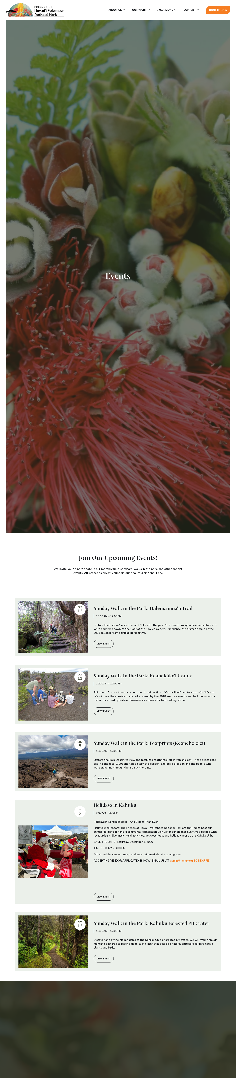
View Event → (104, 644)
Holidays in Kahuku (115, 805)
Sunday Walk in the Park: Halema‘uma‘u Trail (143, 608)
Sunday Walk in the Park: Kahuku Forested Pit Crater (151, 923)
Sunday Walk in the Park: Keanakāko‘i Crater (143, 676)
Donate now (218, 10)
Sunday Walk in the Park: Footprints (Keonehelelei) (149, 743)
